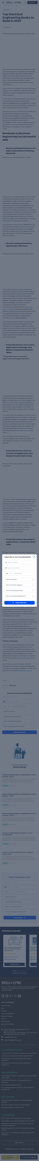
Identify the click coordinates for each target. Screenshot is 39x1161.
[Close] (34, 556)
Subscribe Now (21, 603)
